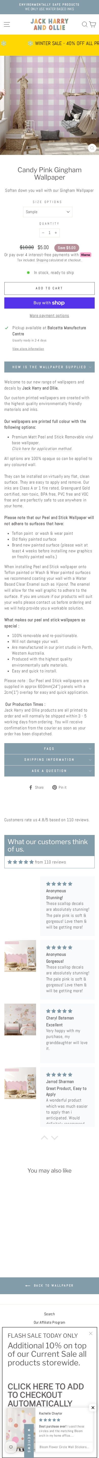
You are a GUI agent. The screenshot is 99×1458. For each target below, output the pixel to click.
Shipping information (49, 759)
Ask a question (49, 771)
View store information (28, 349)
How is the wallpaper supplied (49, 367)
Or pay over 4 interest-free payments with (41, 254)
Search (49, 1314)
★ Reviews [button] (29, 1441)
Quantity (49, 223)
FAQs (49, 748)
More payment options (49, 315)
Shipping (42, 260)
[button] (93, 1407)
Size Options (48, 202)
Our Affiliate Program (49, 1322)
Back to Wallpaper (53, 1285)
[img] (21, 862)
